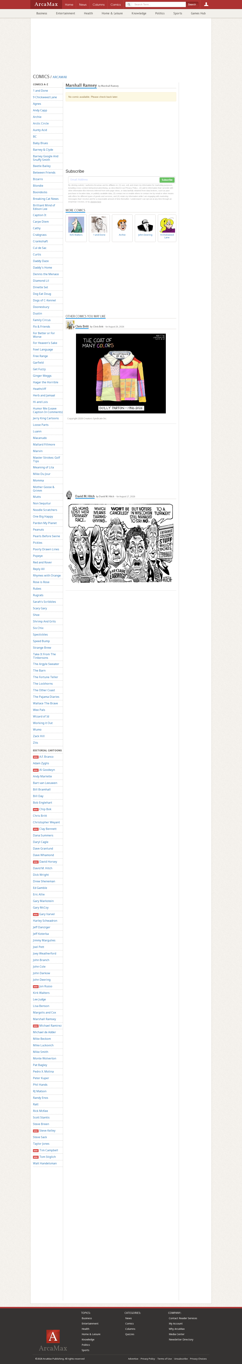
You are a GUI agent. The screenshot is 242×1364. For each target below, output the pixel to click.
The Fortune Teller (45, 677)
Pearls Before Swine (46, 536)
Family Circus (42, 320)
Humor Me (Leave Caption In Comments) (48, 410)
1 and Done (40, 91)
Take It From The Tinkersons (44, 656)
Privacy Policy (148, 1358)
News (128, 1318)
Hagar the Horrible (45, 382)
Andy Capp (40, 110)
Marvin (38, 451)
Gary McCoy (41, 907)
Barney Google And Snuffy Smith (45, 158)
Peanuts (38, 529)
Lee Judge (39, 999)
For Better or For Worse (44, 335)
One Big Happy (43, 516)
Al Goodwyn (44, 770)
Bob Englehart (42, 803)
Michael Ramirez (47, 1026)
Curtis (37, 254)
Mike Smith (40, 1052)
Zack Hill (39, 736)
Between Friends (44, 172)
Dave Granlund (43, 848)
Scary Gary (40, 608)
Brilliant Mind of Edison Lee (44, 207)
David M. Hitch (42, 868)
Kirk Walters (41, 993)
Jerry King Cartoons (46, 418)
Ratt (35, 1104)
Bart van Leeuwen (45, 783)
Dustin (37, 313)
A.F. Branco (43, 757)
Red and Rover (42, 562)
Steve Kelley (44, 1130)
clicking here (95, 202)
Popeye (38, 556)
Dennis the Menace (46, 274)
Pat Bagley (40, 1065)
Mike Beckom (42, 1039)
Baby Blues (40, 143)
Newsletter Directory (181, 1339)
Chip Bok (42, 809)
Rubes (37, 589)
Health (88, 13)
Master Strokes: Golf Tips (46, 459)
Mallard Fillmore (44, 444)
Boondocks (40, 192)
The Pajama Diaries (46, 697)
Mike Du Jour (41, 474)
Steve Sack (40, 1137)
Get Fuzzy (39, 369)
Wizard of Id (41, 716)
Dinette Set (40, 287)
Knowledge (139, 13)
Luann (37, 431)
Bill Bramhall (42, 789)
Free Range (40, 356)
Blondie (38, 186)
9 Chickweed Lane (45, 97)
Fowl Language (43, 349)
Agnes (37, 104)
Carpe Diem (41, 222)
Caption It (39, 215)
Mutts (37, 497)
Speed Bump (41, 641)
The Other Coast (44, 690)
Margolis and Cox (44, 1012)
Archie (37, 117)
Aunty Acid (40, 130)
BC (35, 136)
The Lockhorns (43, 684)
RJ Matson (39, 1091)
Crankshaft (40, 241)
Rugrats (38, 595)
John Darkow (41, 973)
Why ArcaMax (177, 1328)
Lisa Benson (41, 1006)
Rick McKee (40, 1111)
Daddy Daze (41, 261)
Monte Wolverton (44, 1058)
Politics (160, 13)
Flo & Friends (41, 327)
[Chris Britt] (70, 325)
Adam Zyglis (41, 763)
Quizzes (129, 1334)
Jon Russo (43, 986)
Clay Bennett (45, 829)
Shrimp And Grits (44, 621)
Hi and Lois (40, 402)
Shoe (36, 615)
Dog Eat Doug (42, 294)
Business (41, 13)
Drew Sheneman (44, 881)
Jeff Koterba (41, 934)
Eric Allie (39, 894)
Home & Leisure (112, 13)
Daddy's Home (42, 267)
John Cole (39, 966)
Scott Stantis (41, 1117)
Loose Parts (41, 425)
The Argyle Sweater (46, 664)
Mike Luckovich (43, 1045)
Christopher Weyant (46, 822)
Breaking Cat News (46, 199)
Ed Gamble (40, 888)
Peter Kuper (41, 1078)
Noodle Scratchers (45, 510)
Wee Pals (39, 710)
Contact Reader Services (183, 1318)
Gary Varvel (44, 914)
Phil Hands (40, 1085)
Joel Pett (38, 947)
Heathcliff (39, 389)
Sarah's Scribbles (44, 602)
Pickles (37, 543)
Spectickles (40, 634)
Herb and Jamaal (44, 395)
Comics (129, 1323)
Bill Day (38, 796)
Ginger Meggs (42, 376)
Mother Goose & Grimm (43, 488)
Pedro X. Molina (43, 1071)
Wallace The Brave (45, 703)
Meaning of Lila (43, 467)
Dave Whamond (43, 855)
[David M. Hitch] (70, 494)
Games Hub (198, 13)
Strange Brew (42, 648)
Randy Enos (40, 1098)
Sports (177, 13)
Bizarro (38, 179)
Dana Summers (43, 835)
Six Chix (38, 628)
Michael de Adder (44, 1032)
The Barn (39, 670)
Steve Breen (41, 1124)
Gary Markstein (43, 901)
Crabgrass (40, 235)
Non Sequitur (42, 503)
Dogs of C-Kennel (44, 300)
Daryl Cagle (40, 842)
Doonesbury (41, 307)
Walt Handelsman (45, 1163)
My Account (176, 1323)
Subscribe (167, 180)
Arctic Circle (41, 123)
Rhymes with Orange (47, 575)
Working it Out (43, 723)
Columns (130, 1328)
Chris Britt (40, 816)
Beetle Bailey (42, 166)
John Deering (41, 980)
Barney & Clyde (43, 150)
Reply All (39, 569)
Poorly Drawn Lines (46, 549)
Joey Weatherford (44, 953)
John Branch (41, 960)
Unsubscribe (181, 1358)
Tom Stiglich (45, 1157)
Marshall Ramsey (44, 1019)
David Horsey (45, 862)
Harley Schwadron (45, 921)
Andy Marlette (42, 776)
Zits (35, 743)
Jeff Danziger (41, 927)
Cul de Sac (39, 248)
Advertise (133, 1358)
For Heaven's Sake (45, 343)
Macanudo (40, 438)
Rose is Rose (41, 582)
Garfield (38, 362)
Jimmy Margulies (44, 940)
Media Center (176, 1334)
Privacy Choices (198, 1358)
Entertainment (65, 13)
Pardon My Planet (45, 523)
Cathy (37, 228)
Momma (38, 480)
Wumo (37, 729)
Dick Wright (41, 875)
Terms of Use (164, 1358)
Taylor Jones (41, 1144)
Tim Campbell (46, 1150)
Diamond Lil (41, 281)
